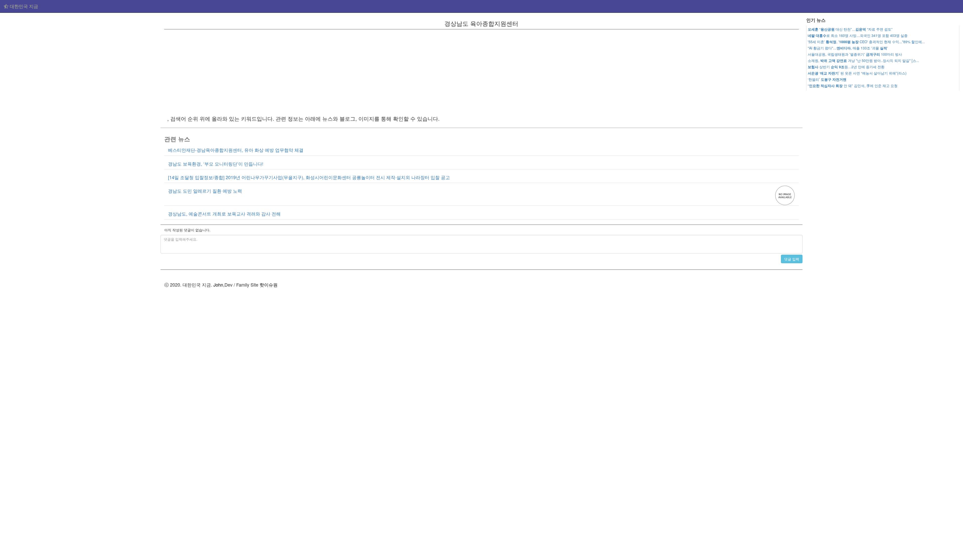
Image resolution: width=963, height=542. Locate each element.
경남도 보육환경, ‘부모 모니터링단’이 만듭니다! (215, 163)
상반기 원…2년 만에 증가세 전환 (846, 66)
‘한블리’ (827, 79)
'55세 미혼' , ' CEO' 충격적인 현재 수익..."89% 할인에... (866, 41)
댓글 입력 (791, 258)
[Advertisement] (80, 50)
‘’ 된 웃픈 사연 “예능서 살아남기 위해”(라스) (857, 73)
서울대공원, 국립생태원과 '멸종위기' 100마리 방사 (855, 54)
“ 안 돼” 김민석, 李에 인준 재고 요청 (853, 85)
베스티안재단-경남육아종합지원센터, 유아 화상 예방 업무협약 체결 (235, 150)
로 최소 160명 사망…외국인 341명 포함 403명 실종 (858, 35)
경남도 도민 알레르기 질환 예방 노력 (205, 190)
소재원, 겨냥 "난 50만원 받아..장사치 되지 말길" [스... (863, 60)
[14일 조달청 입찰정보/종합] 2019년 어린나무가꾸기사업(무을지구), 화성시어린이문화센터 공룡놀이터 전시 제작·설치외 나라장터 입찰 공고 (309, 177)
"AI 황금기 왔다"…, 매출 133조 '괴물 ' (848, 47)
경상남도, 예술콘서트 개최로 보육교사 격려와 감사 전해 (224, 213)
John (218, 284)
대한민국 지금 (23, 6)
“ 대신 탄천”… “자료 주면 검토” (850, 29)
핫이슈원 (269, 284)
